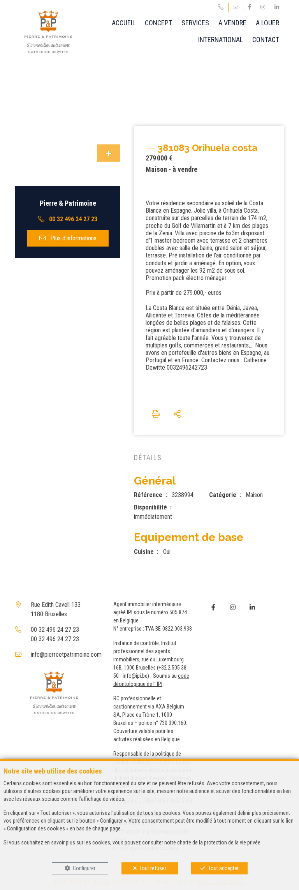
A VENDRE (232, 23)
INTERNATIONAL (220, 39)
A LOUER (267, 23)
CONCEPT (158, 23)
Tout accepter (223, 868)
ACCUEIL (123, 23)
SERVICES (195, 23)
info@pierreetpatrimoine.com (66, 654)
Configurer (84, 868)
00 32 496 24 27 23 (55, 629)
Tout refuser (152, 868)
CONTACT (265, 39)
